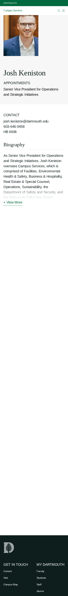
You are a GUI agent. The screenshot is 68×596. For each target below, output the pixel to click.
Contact (7, 571)
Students (41, 577)
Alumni (40, 591)
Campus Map (10, 584)
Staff (39, 584)
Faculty (40, 571)
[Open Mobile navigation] (63, 10)
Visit (5, 577)
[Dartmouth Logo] (10, 3)
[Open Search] (59, 10)
